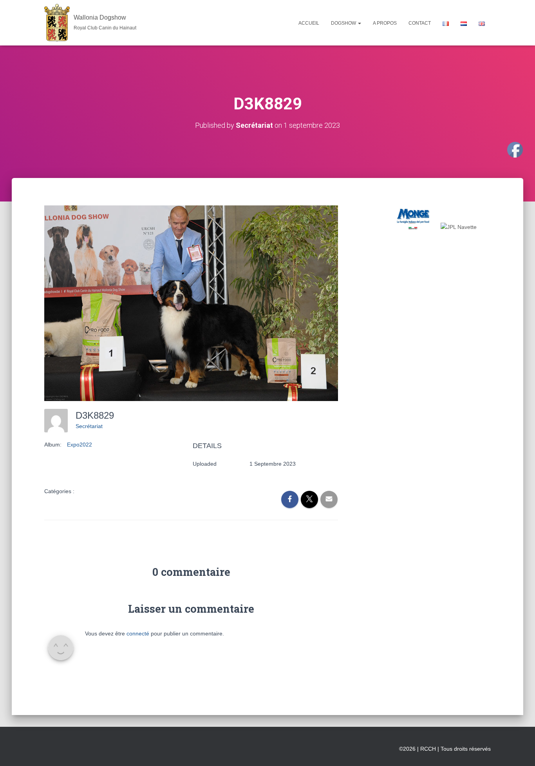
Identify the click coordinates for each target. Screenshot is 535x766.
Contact (419, 23)
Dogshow (344, 23)
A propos (385, 23)
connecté (138, 633)
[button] (359, 23)
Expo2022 (79, 444)
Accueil (308, 23)
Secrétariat (89, 426)
